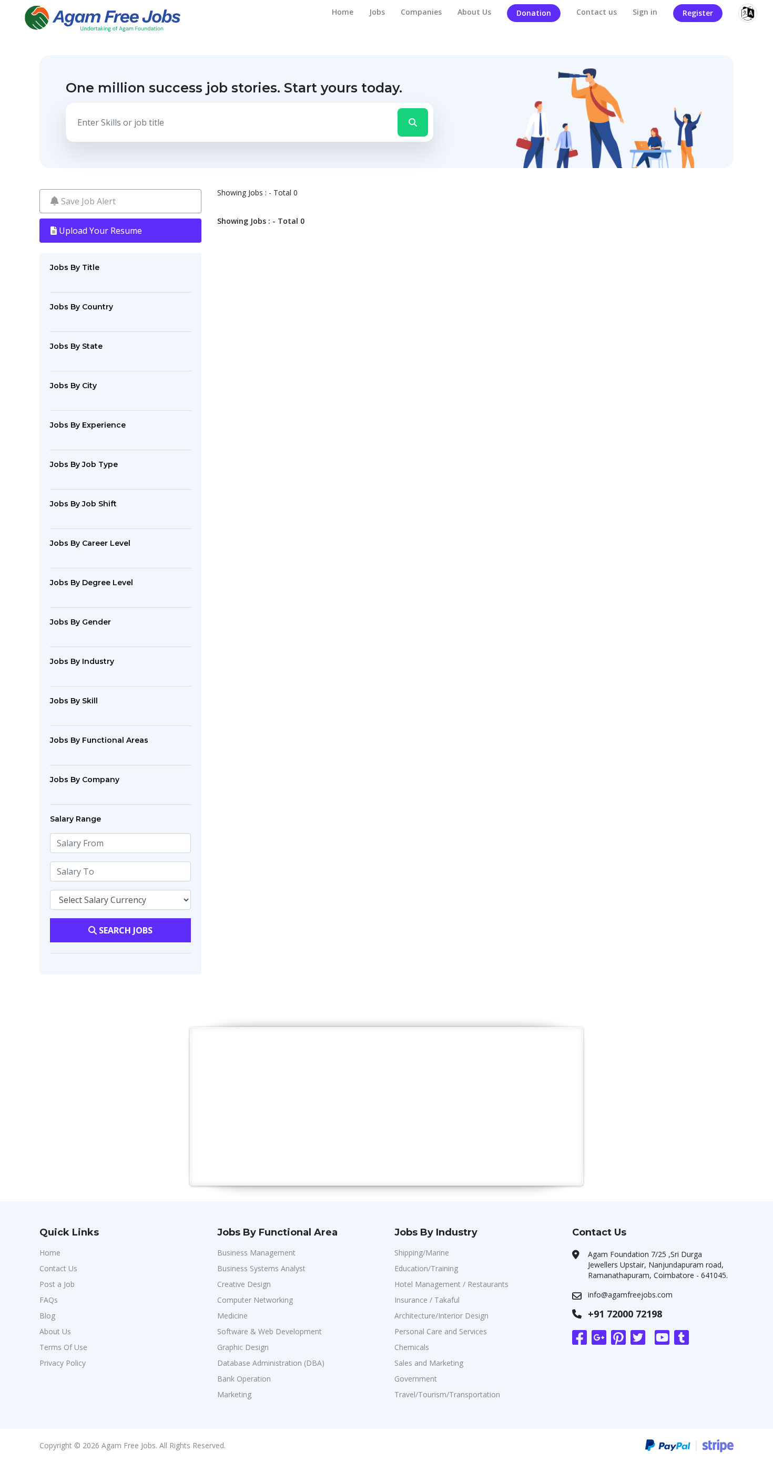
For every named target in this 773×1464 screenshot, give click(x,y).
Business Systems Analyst (261, 1268)
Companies (421, 12)
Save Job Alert (87, 201)
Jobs (377, 12)
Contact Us (58, 1268)
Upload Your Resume (99, 230)
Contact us (596, 12)
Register (698, 13)
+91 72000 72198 (625, 1313)
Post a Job (57, 1284)
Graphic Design (243, 1347)
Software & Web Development (269, 1331)
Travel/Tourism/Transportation (447, 1394)
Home (342, 12)
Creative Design (244, 1284)
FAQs (48, 1300)
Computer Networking (255, 1300)
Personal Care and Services (440, 1331)
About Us (474, 12)
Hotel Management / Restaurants (451, 1284)
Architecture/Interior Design (441, 1316)
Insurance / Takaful (427, 1300)
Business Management (256, 1253)
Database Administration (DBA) (270, 1363)
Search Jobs (124, 930)
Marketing (234, 1394)
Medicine (232, 1316)
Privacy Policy (62, 1363)
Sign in (645, 12)
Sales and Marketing (428, 1363)
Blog (47, 1316)
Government (415, 1379)
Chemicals (411, 1347)
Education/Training (426, 1268)
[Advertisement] (386, 1106)
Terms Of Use (63, 1347)
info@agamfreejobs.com (630, 1295)
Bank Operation (244, 1379)
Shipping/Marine (421, 1253)
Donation (533, 13)
